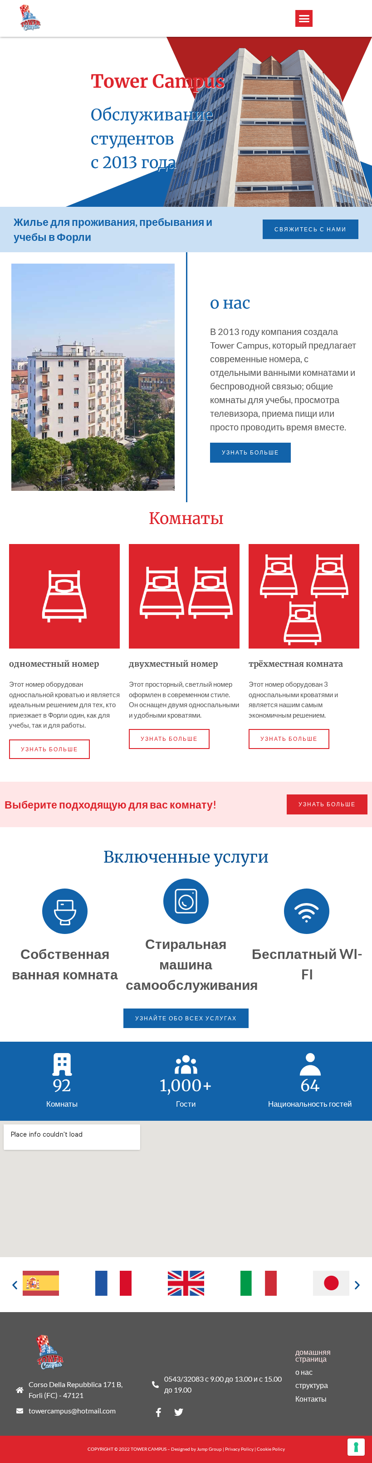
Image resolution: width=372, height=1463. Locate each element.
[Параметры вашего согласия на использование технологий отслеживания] (356, 1447)
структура (311, 1385)
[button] (304, 18)
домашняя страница (313, 1355)
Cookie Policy (271, 1449)
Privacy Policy (239, 1449)
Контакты (311, 1399)
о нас (304, 1372)
